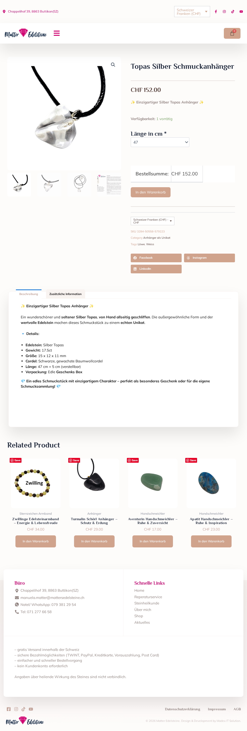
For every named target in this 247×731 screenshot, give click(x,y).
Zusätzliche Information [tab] (65, 294)
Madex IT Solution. (229, 721)
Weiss (150, 244)
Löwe (141, 244)
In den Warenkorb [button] (36, 541)
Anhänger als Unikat (156, 237)
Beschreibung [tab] (28, 294)
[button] (57, 33)
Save (17, 460)
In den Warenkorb (151, 192)
